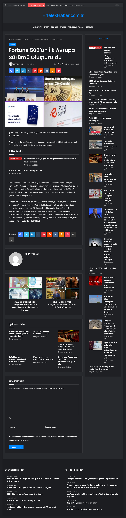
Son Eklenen (102, 38)
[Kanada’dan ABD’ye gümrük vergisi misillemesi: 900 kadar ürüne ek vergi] (15, 158)
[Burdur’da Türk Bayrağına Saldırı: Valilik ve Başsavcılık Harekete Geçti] (95, 300)
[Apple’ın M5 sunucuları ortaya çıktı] (95, 130)
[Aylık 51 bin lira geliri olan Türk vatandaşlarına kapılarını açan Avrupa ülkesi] (95, 345)
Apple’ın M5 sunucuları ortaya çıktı (109, 130)
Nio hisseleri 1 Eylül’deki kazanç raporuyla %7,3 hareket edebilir (19, 333)
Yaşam (81, 27)
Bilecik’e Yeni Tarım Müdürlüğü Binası (25, 170)
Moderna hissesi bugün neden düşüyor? (43, 358)
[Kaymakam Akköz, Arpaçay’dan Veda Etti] (95, 177)
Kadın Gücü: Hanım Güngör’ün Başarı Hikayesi (109, 195)
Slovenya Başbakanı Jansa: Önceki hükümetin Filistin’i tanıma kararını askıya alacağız (110, 249)
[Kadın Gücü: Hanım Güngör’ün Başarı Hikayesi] (95, 193)
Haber (46, 27)
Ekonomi (54, 27)
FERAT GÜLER (18, 64)
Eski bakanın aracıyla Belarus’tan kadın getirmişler (109, 282)
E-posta (12, 427)
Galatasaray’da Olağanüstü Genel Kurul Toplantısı (66, 346)
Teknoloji (72, 27)
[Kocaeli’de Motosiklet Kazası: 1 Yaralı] (95, 144)
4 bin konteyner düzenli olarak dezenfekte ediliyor (102, 110)
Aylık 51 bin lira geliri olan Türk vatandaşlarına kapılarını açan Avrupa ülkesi (110, 350)
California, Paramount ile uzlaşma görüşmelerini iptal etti (68, 360)
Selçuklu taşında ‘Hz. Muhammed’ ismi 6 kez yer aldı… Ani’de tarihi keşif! (110, 327)
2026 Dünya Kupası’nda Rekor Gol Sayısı (61, 5)
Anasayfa (37, 27)
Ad (10, 418)
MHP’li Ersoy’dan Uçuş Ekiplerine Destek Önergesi (103, 73)
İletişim (89, 27)
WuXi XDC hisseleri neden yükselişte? (41, 332)
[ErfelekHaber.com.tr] (63, 15)
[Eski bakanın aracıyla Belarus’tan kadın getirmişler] (95, 280)
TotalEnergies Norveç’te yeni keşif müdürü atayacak (17, 359)
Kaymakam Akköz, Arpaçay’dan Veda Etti (110, 178)
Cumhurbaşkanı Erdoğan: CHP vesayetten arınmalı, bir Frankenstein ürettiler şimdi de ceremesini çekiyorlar (110, 219)
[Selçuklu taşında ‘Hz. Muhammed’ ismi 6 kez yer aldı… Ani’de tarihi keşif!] (95, 324)
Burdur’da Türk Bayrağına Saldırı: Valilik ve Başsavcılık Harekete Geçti (110, 304)
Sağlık (63, 27)
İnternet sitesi (50, 427)
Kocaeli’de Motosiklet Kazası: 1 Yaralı (110, 143)
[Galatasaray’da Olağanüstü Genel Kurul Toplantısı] (68, 336)
